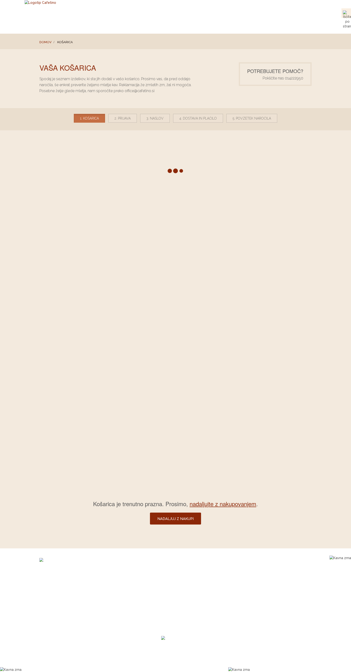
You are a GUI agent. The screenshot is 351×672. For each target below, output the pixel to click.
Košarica (244, 13)
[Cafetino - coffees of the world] (40, 2)
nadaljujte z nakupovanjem (223, 503)
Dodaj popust (64, 331)
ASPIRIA (210, 663)
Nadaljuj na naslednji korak (274, 448)
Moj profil (279, 13)
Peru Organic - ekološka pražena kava (142, 598)
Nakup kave (224, 24)
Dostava (190, 592)
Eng (308, 13)
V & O (306, 24)
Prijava (262, 13)
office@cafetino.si (201, 13)
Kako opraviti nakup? (199, 604)
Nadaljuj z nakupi (210, 448)
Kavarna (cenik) (258, 24)
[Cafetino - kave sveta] (70, 560)
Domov (45, 42)
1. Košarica (89, 118)
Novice (286, 24)
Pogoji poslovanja (196, 586)
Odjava (294, 13)
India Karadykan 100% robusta (136, 592)
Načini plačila (194, 598)
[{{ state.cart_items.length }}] (346, 22)
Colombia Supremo (128, 586)
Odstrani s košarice (284, 260)
